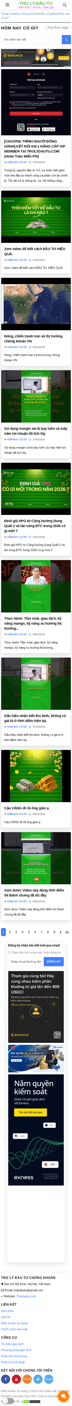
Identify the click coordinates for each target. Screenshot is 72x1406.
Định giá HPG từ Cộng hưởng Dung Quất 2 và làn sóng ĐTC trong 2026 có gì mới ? (34, 526)
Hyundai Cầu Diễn (24, 1396)
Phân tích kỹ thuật (13, 1362)
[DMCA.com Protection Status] (31, 1401)
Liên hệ (5, 1317)
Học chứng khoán (26, 13)
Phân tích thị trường (14, 1356)
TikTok (27, 1379)
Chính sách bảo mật (14, 1329)
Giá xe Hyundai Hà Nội (54, 1396)
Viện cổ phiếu (48, 13)
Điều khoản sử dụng (14, 1323)
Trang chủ (7, 13)
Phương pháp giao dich (16, 1350)
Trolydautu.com (26, 1296)
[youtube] (16, 1379)
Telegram (48, 1379)
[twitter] (38, 1379)
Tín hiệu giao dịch (12, 1344)
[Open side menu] (5, 5)
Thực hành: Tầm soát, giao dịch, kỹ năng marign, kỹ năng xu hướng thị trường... (33, 623)
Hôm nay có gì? (17, 162)
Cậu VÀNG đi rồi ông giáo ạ (26, 808)
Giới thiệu (7, 1311)
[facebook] (5, 1379)
